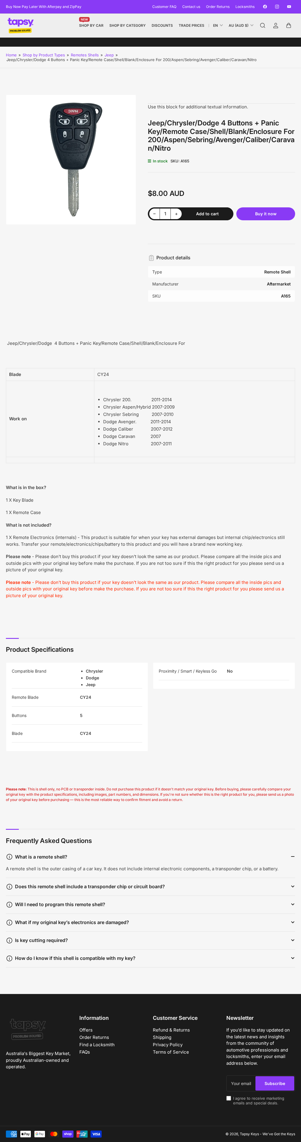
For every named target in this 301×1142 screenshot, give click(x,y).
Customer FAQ (164, 6)
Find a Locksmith (97, 1044)
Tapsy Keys (249, 1134)
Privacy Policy (168, 1044)
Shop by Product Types (44, 55)
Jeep (109, 55)
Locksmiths (245, 6)
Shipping (162, 1037)
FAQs (84, 1052)
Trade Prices (191, 25)
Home (11, 55)
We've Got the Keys (278, 1134)
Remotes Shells (85, 55)
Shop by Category (127, 25)
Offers (86, 1030)
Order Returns (218, 6)
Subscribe (275, 1083)
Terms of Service (171, 1052)
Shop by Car (91, 24)
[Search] (262, 25)
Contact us (191, 6)
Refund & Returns (171, 1030)
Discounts (162, 25)
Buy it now (266, 213)
